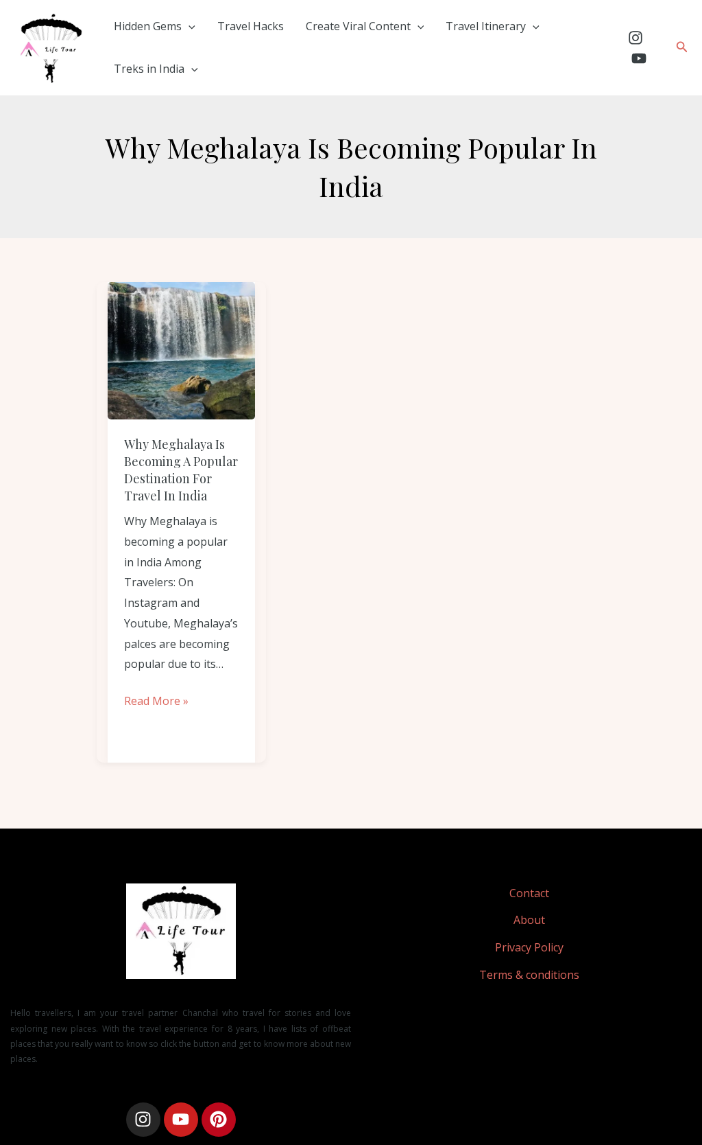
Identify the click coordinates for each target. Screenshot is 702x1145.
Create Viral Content (358, 26)
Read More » (156, 699)
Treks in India (149, 68)
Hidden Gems (148, 26)
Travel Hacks (250, 26)
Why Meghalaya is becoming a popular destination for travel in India (181, 470)
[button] (188, 26)
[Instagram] (635, 37)
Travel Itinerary (486, 26)
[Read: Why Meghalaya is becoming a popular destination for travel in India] (181, 350)
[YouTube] (638, 58)
